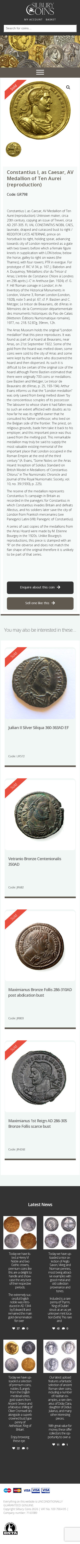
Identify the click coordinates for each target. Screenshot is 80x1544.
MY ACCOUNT (33, 19)
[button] (68, 87)
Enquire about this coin (37, 587)
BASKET (51, 19)
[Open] (20, 1232)
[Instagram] (32, 1245)
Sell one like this (37, 603)
